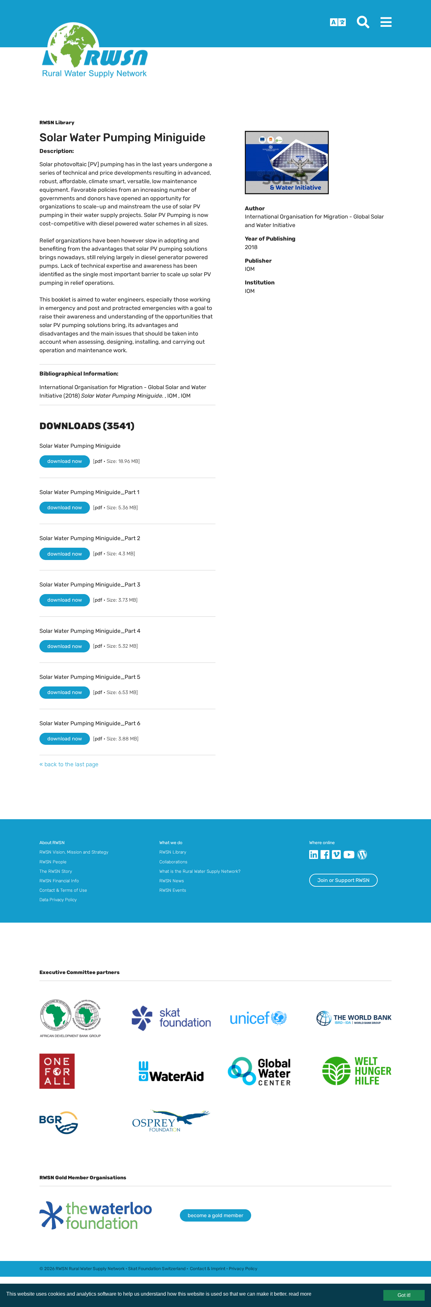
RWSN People (53, 861)
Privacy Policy (243, 1268)
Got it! (404, 1295)
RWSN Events (172, 890)
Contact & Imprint (207, 1268)
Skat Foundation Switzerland (157, 1268)
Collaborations (173, 861)
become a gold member (215, 1215)
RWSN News (171, 880)
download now (64, 461)
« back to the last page (68, 764)
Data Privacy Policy (58, 899)
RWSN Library (172, 852)
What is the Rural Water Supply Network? (199, 871)
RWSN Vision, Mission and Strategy (73, 852)
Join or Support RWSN (343, 880)
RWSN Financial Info (59, 880)
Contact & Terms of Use (63, 890)
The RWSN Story (55, 871)
